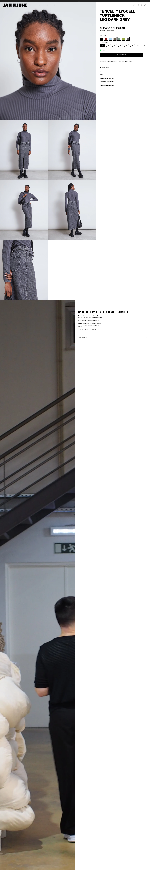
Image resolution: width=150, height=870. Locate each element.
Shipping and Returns (107, 85)
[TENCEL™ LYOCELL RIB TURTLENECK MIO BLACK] (101, 39)
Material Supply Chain (107, 78)
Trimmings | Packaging (107, 81)
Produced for (82, 337)
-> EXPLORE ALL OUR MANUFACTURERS (88, 329)
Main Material (104, 67)
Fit (100, 71)
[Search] (138, 5)
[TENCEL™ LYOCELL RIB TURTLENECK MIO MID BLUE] (110, 39)
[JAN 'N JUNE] (15, 5)
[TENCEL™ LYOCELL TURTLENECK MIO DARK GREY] (128, 39)
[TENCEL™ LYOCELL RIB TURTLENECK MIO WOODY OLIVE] (123, 39)
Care (101, 74)
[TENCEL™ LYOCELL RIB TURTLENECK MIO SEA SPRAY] (119, 39)
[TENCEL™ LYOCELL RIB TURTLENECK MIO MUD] (114, 39)
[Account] (141, 5)
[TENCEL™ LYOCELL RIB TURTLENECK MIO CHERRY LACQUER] (106, 39)
